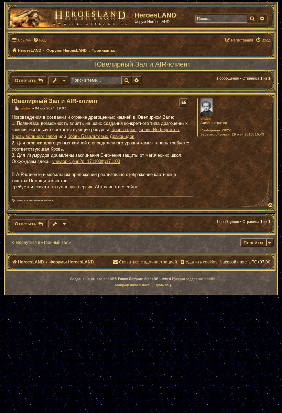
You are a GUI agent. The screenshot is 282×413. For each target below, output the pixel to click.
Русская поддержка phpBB (194, 279)
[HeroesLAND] (70, 15)
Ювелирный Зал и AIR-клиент (143, 64)
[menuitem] (40, 40)
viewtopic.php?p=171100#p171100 (86, 161)
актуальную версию (73, 186)
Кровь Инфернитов (159, 129)
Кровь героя (124, 129)
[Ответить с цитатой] (183, 102)
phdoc (205, 118)
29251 (227, 130)
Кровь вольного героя (34, 136)
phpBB (109, 279)
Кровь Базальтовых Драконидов (100, 136)
